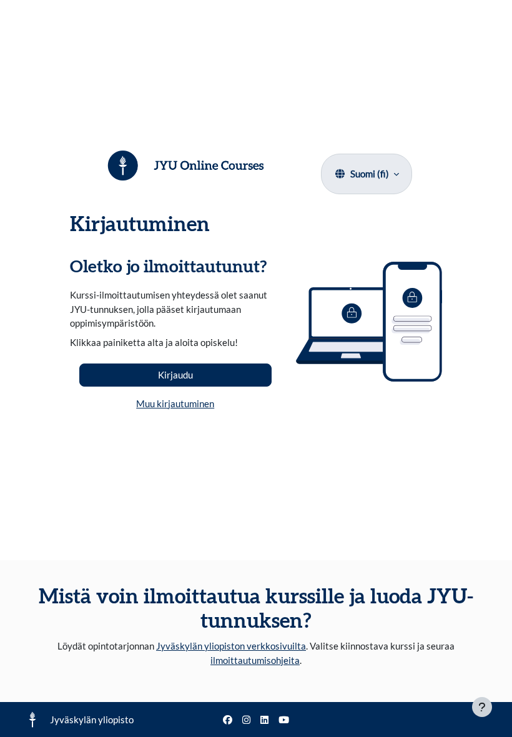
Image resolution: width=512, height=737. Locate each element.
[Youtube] (283, 720)
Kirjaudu (175, 374)
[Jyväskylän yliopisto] (32, 719)
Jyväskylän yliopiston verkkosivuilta (231, 645)
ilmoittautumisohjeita (255, 660)
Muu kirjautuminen (175, 403)
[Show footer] (482, 707)
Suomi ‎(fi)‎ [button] (369, 173)
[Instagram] (246, 720)
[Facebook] (227, 720)
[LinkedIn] (264, 720)
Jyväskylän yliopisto (92, 719)
